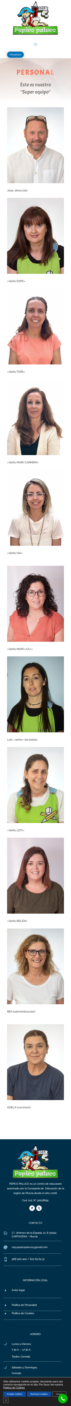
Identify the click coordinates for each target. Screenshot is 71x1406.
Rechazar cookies (39, 1394)
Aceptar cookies (14, 1394)
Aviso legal (18, 1290)
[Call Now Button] (63, 1398)
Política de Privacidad (24, 1305)
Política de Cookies (23, 1313)
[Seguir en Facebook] (32, 1208)
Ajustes (59, 1394)
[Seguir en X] (39, 1208)
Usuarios (15, 54)
